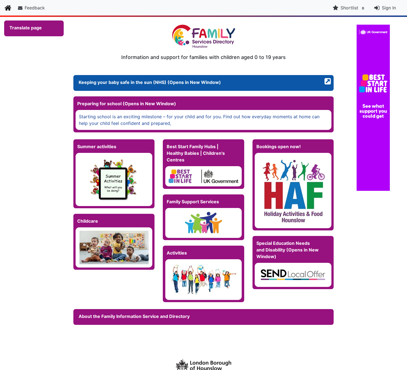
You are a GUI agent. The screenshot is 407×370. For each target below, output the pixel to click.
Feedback (35, 8)
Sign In (389, 8)
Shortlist (352, 8)
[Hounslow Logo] (203, 364)
